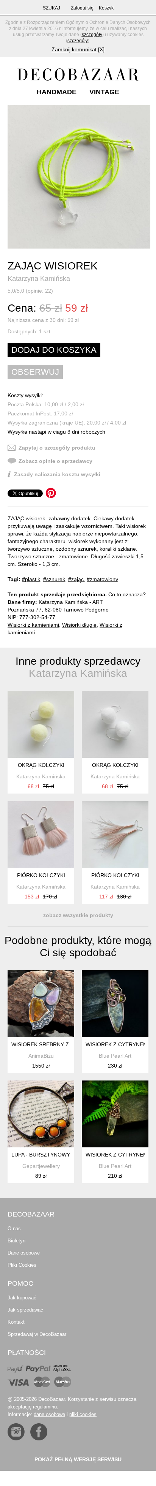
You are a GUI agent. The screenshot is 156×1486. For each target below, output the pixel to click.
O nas (14, 1228)
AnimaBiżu (41, 1056)
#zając (76, 579)
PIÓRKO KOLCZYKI (41, 875)
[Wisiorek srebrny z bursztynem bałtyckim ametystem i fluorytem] (41, 1003)
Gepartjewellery (41, 1166)
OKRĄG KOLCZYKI (41, 765)
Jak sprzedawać (25, 1310)
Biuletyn (16, 1241)
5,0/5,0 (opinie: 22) (30, 291)
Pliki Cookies (22, 1265)
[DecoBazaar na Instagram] (16, 1431)
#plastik (31, 579)
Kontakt (16, 1322)
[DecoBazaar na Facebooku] (38, 1431)
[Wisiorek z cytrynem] (115, 1003)
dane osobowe (49, 1414)
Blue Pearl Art (115, 1056)
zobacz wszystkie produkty (78, 915)
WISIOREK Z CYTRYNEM (117, 1044)
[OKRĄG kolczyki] (41, 724)
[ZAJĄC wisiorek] (79, 177)
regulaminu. (45, 1407)
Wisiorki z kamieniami (33, 625)
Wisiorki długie (79, 625)
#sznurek (54, 579)
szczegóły (92, 34)
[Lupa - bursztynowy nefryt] (41, 1113)
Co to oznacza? (127, 594)
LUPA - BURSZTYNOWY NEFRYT (52, 1155)
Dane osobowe (24, 1253)
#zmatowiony (102, 579)
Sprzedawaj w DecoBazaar (37, 1334)
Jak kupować (22, 1298)
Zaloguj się (82, 8)
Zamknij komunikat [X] (78, 49)
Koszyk (106, 8)
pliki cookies (83, 1414)
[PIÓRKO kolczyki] (41, 834)
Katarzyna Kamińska (39, 278)
